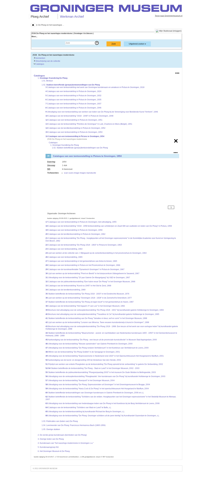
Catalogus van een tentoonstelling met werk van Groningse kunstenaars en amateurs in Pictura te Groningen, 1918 (95, 87)
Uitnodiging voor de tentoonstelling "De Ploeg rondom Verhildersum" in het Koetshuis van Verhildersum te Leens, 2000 (97, 348)
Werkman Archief (72, 16)
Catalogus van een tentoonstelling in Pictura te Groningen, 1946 (73, 108)
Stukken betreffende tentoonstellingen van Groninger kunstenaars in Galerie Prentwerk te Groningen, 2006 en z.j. (95, 393)
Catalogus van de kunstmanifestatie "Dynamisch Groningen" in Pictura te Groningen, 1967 (85, 269)
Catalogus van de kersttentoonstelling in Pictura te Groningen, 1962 (75, 234)
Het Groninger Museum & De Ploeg (54, 451)
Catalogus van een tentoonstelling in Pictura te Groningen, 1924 (73, 91)
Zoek (37, 43)
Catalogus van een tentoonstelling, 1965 (64, 257)
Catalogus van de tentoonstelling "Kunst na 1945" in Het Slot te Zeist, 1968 (78, 286)
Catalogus (39, 64)
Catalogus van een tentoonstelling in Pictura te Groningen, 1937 (73, 104)
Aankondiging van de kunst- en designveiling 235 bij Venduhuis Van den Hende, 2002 (83, 360)
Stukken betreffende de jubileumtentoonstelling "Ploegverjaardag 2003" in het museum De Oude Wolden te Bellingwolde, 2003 (101, 372)
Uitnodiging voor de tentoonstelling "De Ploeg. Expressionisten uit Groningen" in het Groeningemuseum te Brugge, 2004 (98, 384)
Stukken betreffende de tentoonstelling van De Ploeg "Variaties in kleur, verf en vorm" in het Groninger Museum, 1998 (96, 318)
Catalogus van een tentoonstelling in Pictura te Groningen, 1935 (73, 100)
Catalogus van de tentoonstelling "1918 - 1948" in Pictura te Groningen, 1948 (79, 116)
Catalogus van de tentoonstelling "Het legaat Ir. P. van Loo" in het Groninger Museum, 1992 (85, 306)
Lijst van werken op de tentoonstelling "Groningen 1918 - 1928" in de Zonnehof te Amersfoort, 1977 (89, 298)
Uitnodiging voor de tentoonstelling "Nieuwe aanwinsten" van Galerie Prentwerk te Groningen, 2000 (89, 344)
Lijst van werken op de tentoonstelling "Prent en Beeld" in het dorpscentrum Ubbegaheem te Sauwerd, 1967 (92, 273)
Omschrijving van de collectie (47, 61)
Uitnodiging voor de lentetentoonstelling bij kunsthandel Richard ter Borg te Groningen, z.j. (85, 411)
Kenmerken (40, 58)
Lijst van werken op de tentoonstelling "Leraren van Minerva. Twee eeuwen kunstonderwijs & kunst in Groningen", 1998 (97, 322)
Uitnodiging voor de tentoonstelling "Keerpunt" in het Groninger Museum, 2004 (80, 380)
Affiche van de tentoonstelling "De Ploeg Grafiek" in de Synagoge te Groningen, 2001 (83, 352)
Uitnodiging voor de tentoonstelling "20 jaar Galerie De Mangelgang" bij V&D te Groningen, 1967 (88, 277)
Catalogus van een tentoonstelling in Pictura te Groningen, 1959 (74, 230)
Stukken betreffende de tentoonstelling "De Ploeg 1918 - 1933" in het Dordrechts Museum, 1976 (87, 294)
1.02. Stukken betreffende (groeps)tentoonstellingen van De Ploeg (80, 148)
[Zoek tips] (97, 43)
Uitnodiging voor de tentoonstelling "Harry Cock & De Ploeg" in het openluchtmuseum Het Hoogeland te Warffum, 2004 (97, 389)
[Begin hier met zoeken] (33, 25)
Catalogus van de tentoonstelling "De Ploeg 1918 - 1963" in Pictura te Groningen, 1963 (84, 245)
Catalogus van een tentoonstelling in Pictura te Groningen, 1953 (74, 132)
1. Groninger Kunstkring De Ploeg (64, 145)
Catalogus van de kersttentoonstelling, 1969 (65, 290)
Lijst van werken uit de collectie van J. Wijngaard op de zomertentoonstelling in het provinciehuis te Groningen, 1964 (96, 253)
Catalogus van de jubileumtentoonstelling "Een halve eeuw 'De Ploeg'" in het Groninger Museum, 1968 (90, 282)
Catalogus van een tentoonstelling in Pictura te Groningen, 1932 (73, 95)
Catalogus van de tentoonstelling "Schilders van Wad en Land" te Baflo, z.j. (78, 407)
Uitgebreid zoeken (136, 44)
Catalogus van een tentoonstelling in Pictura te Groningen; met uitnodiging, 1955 (81, 222)
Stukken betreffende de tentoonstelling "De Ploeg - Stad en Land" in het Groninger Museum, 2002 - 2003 (92, 368)
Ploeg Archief (40, 16)
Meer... (34, 36)
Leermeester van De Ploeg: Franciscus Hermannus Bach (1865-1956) (74, 425)
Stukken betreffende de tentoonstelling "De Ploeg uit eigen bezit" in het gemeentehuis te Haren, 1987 (90, 302)
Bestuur (47, 81)
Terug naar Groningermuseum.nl (168, 16)
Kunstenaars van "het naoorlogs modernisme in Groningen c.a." (66, 443)
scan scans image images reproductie (80, 173)
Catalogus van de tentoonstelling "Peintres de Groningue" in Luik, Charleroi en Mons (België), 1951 (89, 124)
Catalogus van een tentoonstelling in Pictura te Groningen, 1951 (74, 120)
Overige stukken (51, 429)
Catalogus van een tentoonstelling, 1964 (64, 249)
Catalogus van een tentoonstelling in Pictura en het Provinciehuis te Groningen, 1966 (83, 265)
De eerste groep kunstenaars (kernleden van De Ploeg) (62, 435)
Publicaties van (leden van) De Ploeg (60, 421)
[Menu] (177, 72)
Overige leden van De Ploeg (51, 439)
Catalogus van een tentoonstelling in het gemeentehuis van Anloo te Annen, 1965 (81, 261)
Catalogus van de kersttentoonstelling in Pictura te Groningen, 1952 (75, 128)
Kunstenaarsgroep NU (48, 447)
